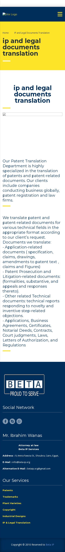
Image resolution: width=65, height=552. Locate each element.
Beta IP (50, 544)
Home (6, 32)
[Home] (10, 14)
